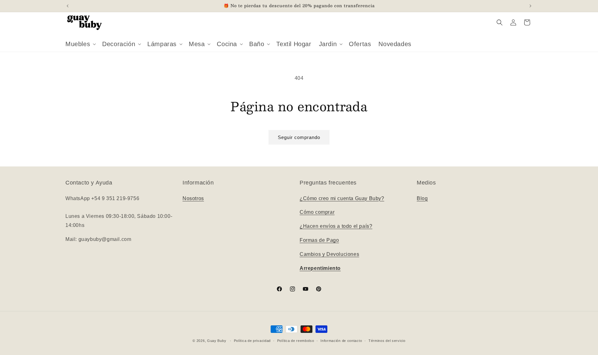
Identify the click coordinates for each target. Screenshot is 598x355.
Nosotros (193, 198)
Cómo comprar (317, 212)
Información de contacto (341, 340)
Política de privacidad (252, 340)
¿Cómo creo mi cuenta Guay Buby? (342, 198)
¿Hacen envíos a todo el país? (336, 226)
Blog (422, 198)
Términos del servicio (387, 340)
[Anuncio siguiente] (530, 6)
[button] (80, 44)
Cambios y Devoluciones (329, 254)
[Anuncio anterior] (67, 6)
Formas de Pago (319, 240)
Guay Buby (216, 341)
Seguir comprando (299, 137)
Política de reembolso (295, 340)
